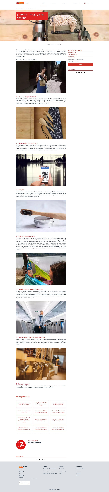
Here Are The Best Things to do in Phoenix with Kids (58, 428)
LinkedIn (22, 477)
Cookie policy (78, 473)
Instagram (22, 475)
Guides (63, 3)
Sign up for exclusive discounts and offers (76, 59)
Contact (77, 475)
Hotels (60, 473)
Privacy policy (78, 471)
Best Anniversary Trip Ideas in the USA (24, 411)
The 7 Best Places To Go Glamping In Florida (58, 403)
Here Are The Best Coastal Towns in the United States (58, 411)
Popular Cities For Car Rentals (49, 468)
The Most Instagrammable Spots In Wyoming (41, 420)
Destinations (53, 3)
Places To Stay (75, 3)
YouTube (22, 470)
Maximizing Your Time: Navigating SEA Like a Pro (24, 428)
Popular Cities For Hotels (48, 471)
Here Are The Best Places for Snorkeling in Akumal (41, 411)
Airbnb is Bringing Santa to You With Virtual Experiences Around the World (24, 420)
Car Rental (61, 468)
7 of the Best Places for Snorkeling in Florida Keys (41, 428)
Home (44, 3)
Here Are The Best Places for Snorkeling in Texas (58, 420)
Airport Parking (62, 471)
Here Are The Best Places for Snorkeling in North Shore (41, 404)
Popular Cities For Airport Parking (50, 473)
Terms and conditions (80, 468)
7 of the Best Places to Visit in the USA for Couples (24, 403)
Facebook (22, 471)
